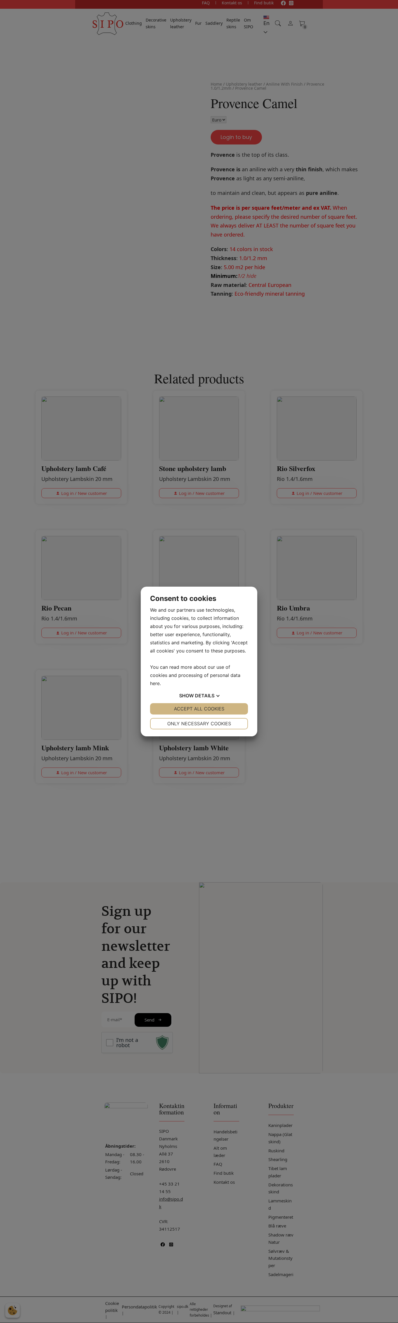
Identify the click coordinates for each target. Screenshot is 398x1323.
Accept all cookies (199, 709)
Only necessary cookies (199, 723)
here (155, 683)
